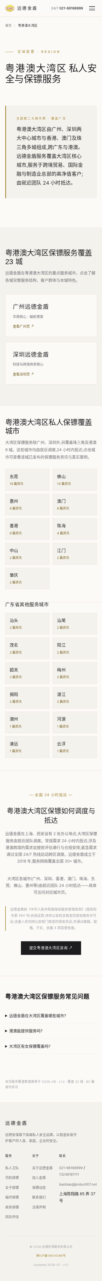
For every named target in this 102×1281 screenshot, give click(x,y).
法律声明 (39, 1207)
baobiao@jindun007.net (78, 1184)
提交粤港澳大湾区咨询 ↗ (51, 948)
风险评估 (12, 1217)
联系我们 (39, 1197)
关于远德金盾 (42, 1168)
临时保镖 (12, 1197)
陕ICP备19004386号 (51, 1255)
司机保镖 (12, 1177)
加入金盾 (39, 1177)
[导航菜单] (93, 8)
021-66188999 (71, 1168)
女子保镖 (12, 1187)
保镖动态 (39, 1187)
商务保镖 (12, 1207)
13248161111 (69, 1174)
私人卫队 (12, 1168)
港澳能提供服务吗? (26, 1030)
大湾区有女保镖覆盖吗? (29, 1046)
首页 (8, 25)
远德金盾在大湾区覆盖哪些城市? (37, 1015)
